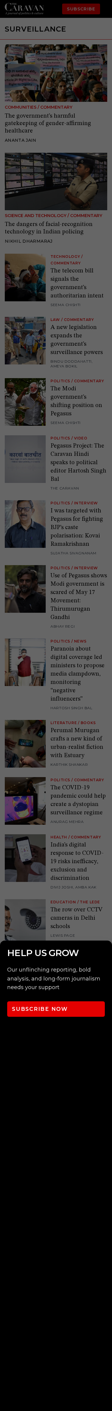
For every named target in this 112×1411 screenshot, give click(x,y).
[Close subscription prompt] (106, 953)
